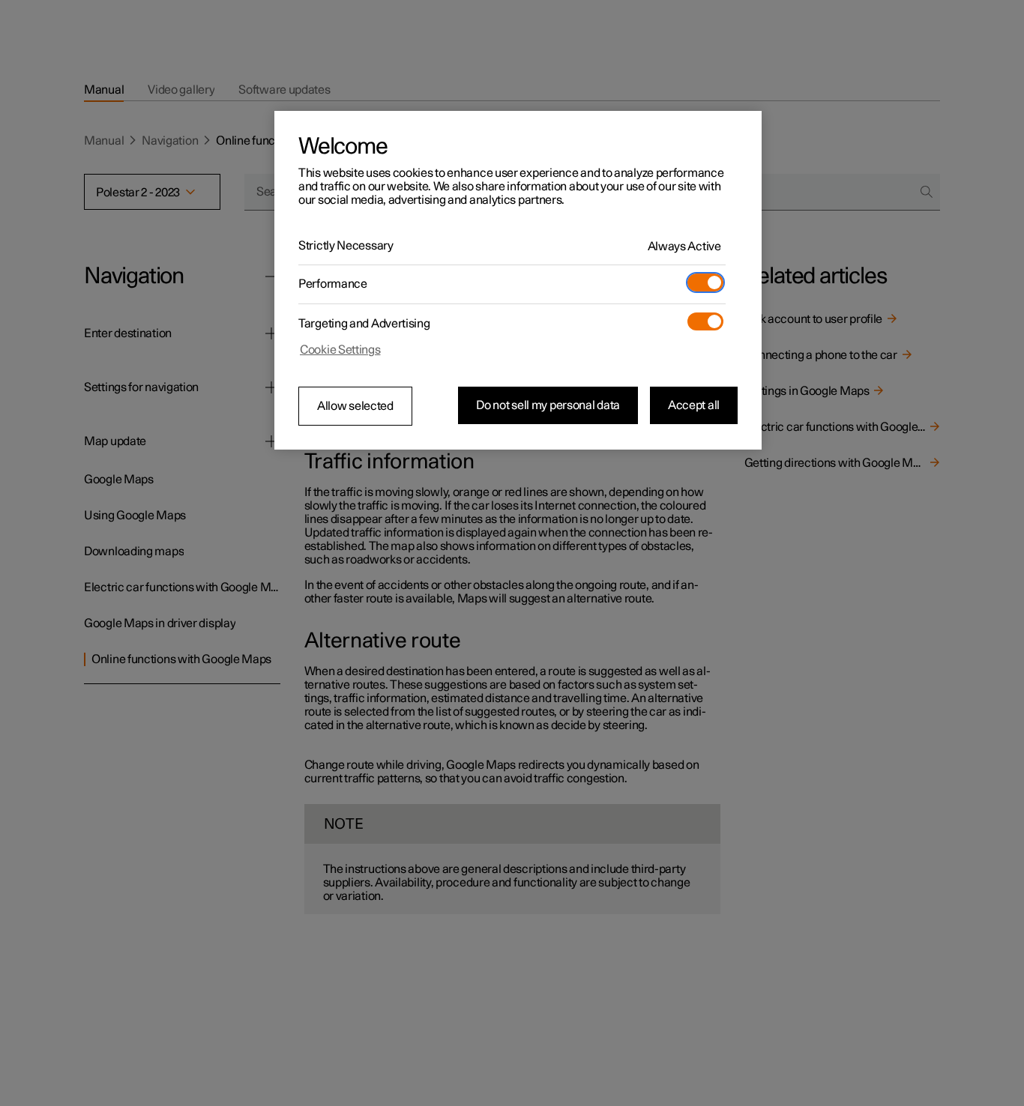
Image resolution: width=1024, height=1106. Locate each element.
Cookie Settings (340, 350)
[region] (518, 280)
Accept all (694, 405)
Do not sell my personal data (548, 405)
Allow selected (355, 406)
